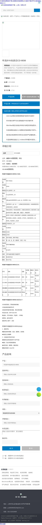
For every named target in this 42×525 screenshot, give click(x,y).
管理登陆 (18, 520)
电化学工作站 (14, 472)
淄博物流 (17, 478)
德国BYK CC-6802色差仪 (16, 458)
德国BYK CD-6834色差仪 (16, 455)
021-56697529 (39, 389)
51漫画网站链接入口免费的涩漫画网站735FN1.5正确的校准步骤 (22, 130)
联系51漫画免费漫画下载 (30, 97)
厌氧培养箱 (5, 472)
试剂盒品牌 (36, 484)
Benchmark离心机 (7, 481)
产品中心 (17, 16)
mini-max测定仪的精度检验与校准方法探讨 (20, 116)
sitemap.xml (25, 520)
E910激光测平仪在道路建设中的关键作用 (19, 120)
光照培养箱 (5, 475)
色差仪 (33, 16)
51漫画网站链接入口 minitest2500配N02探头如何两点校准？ (22, 139)
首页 (11, 16)
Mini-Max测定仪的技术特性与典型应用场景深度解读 (22, 125)
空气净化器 (5, 484)
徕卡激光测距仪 (15, 475)
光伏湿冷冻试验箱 (7, 478)
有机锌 (28, 481)
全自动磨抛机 (35, 481)
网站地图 (2, 524)
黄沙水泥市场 (14, 484)
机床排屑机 (23, 472)
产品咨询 (11, 97)
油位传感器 (24, 475)
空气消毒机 (24, 478)
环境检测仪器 (25, 16)
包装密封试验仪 (19, 481)
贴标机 (31, 472)
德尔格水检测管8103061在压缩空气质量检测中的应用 (22, 135)
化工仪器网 (11, 520)
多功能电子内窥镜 (25, 484)
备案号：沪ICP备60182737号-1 (22, 518)
